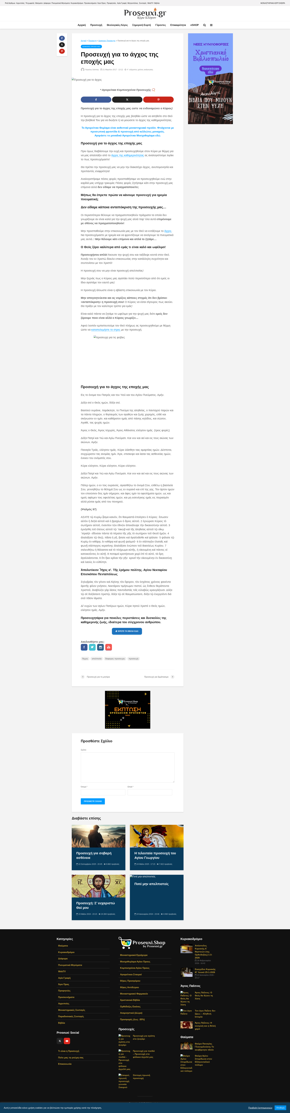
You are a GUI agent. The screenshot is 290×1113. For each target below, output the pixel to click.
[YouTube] (67, 1041)
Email (131, 787)
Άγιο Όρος (101, 3)
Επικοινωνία (64, 1064)
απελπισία (97, 658)
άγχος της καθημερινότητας (127, 155)
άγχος (167, 230)
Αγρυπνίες (20, 3)
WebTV (150, 3)
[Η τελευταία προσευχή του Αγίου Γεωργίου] (157, 836)
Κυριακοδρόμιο (77, 3)
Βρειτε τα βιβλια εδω (128, 631)
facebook (84, 647)
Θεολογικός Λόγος (117, 25)
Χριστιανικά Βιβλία (130, 1000)
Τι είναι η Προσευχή (68, 1051)
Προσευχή (96, 25)
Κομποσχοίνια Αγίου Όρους (135, 968)
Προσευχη (92, 41)
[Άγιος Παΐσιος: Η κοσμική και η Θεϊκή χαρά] (186, 1025)
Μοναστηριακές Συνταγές (71, 1010)
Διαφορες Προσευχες (107, 41)
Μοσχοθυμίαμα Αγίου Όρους (135, 961)
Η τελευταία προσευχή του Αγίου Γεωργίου (155, 855)
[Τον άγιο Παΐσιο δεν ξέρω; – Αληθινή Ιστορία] (186, 1012)
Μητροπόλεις (132, 3)
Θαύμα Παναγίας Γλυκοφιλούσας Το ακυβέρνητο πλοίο (204, 1046)
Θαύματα (39, 3)
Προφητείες (111, 3)
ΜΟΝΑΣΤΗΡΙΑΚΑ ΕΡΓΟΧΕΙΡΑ (273, 3)
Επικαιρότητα (178, 25)
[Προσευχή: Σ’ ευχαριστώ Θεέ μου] (98, 886)
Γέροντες (160, 25)
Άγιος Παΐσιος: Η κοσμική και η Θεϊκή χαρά (205, 1026)
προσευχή (133, 658)
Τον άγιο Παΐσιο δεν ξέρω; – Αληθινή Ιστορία (205, 1013)
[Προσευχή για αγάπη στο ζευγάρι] (125, 1040)
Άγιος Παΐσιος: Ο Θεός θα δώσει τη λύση (204, 995)
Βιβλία (157, 3)
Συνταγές (143, 3)
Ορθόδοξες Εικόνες (130, 1006)
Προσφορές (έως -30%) (132, 1019)
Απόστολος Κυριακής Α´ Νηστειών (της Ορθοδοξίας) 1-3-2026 (203, 951)
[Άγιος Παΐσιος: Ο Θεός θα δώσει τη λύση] (186, 998)
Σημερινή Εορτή (141, 25)
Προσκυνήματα (90, 3)
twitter (92, 647)
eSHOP (194, 25)
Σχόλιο (83, 750)
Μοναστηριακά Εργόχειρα (133, 955)
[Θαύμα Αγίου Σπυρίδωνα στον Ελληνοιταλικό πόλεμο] (186, 1063)
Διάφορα (47, 3)
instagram (100, 647)
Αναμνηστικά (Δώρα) (131, 1013)
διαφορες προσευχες (115, 658)
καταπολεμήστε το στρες (105, 329)
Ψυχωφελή (30, 3)
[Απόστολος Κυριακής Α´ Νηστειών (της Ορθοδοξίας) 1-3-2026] (186, 948)
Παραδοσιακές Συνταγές (71, 1016)
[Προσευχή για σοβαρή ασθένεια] (98, 836)
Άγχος (85, 658)
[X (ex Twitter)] (60, 1041)
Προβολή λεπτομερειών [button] (260, 1108)
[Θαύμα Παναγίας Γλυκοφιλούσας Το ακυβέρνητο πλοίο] (186, 1045)
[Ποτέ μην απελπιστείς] (142, 876)
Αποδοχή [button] (280, 1108)
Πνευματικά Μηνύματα (61, 3)
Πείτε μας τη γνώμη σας (71, 1057)
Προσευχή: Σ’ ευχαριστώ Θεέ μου (95, 905)
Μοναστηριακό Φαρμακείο (134, 993)
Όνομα (84, 787)
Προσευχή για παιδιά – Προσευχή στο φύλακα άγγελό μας (144, 1054)
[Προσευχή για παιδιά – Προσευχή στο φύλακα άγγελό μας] (125, 1060)
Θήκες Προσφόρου (130, 980)
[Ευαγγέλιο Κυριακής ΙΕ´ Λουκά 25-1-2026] (186, 972)
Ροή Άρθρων (10, 3)
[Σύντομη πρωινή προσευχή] (125, 1081)
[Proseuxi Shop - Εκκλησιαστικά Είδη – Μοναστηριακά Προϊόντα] (142, 942)
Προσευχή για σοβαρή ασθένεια (93, 855)
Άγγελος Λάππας (92, 70)
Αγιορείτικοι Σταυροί (131, 974)
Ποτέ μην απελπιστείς (151, 884)
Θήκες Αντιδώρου (129, 987)
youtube (108, 647)
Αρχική (82, 25)
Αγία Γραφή (122, 3)
